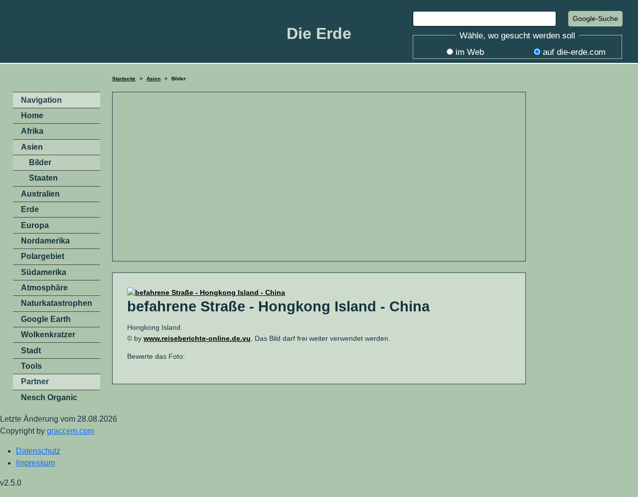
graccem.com (70, 431)
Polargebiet (42, 256)
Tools (31, 366)
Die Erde (319, 33)
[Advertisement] (319, 177)
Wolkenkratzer (48, 334)
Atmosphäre (44, 287)
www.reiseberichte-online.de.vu (197, 338)
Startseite (124, 78)
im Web (470, 52)
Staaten (43, 178)
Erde (30, 209)
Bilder (40, 162)
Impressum (35, 463)
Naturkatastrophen (56, 303)
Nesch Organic (49, 397)
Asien (153, 78)
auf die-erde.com (574, 52)
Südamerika (43, 272)
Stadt (31, 350)
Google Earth (46, 319)
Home (32, 115)
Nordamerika (45, 241)
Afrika (32, 131)
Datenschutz (38, 451)
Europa (35, 225)
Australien (40, 194)
